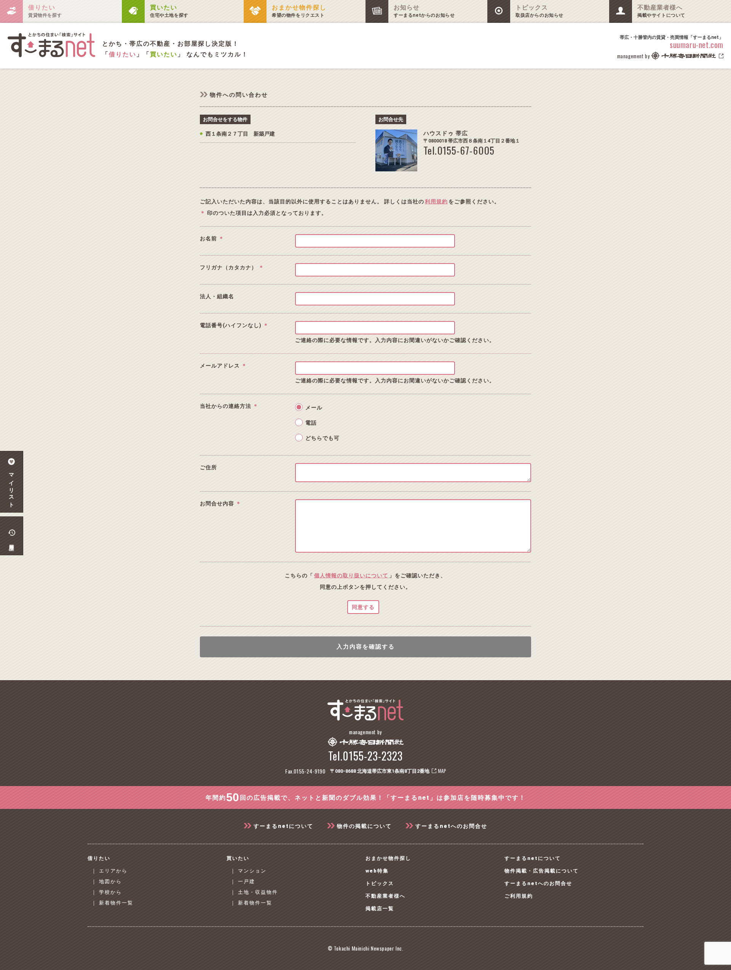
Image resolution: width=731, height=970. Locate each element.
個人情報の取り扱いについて (351, 575)
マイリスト (11, 488)
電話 (311, 423)
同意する (363, 607)
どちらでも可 (322, 438)
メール (313, 407)
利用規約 (436, 201)
